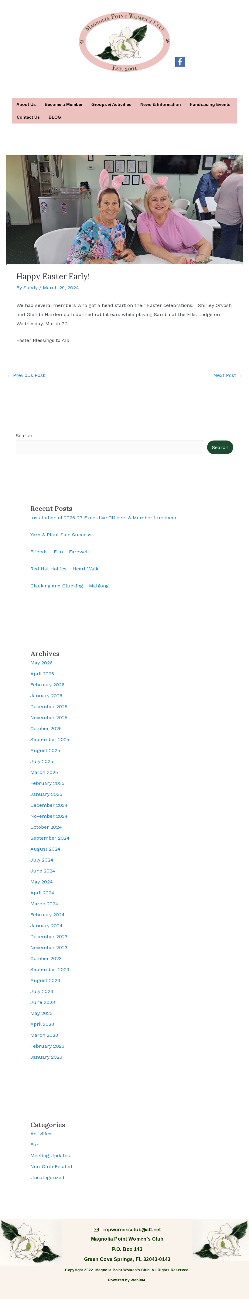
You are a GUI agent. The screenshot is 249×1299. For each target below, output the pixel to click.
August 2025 (45, 750)
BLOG (55, 117)
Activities (40, 1134)
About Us (26, 104)
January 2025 (46, 794)
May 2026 (41, 663)
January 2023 (46, 1057)
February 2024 (47, 915)
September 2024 (50, 838)
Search (24, 435)
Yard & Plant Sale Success (60, 535)
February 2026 (47, 685)
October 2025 (46, 728)
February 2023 (47, 1046)
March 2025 (44, 772)
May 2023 (41, 1013)
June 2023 (42, 1002)
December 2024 (49, 805)
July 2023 (41, 991)
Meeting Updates (50, 1155)
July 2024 (41, 860)
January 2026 (46, 695)
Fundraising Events (210, 104)
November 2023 (48, 947)
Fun (34, 1145)
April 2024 (42, 893)
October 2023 (46, 958)
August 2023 (45, 980)
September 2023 (49, 969)
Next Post (227, 375)
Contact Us (28, 117)
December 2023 (48, 936)
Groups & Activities (111, 104)
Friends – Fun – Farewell (59, 552)
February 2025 (47, 783)
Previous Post (26, 375)
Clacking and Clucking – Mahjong (69, 586)
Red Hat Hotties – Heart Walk (64, 569)
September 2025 (49, 739)
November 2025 (48, 717)
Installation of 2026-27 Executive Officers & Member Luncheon (104, 518)
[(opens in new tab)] (180, 61)
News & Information (160, 104)
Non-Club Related (51, 1166)
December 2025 (48, 706)
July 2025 (41, 761)
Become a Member (64, 104)
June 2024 (42, 871)
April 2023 (42, 1024)
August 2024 (45, 849)
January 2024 (46, 925)
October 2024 (46, 827)
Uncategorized (47, 1177)
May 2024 (41, 882)
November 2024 (49, 816)
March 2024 (44, 904)
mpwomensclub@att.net (132, 1229)
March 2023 (44, 1035)
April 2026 (42, 674)
